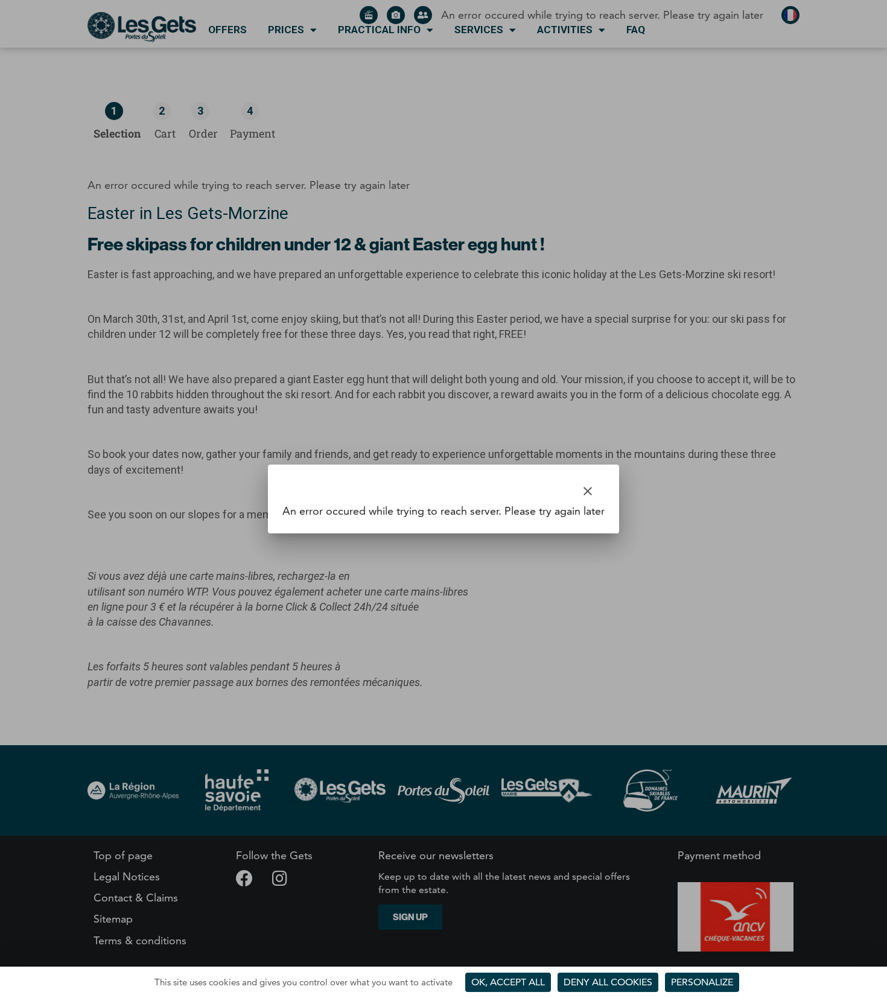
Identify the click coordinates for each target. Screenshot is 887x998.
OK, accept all (508, 982)
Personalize (702, 982)
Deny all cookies (608, 982)
